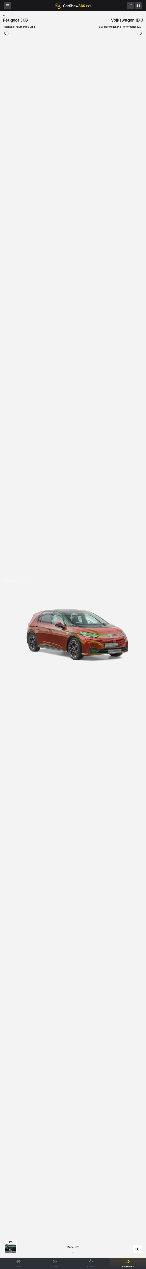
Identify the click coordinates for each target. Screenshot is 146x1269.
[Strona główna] (73, 5)
